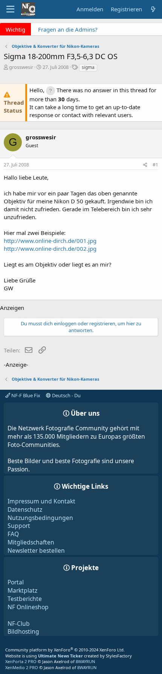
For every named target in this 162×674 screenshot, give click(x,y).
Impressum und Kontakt (41, 501)
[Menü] (10, 9)
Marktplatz (22, 590)
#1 (155, 165)
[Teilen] (145, 165)
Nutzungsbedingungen (40, 518)
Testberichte (25, 599)
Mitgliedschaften (31, 542)
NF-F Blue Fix (25, 395)
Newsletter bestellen (36, 550)
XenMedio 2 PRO (21, 667)
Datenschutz (25, 509)
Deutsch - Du (66, 395)
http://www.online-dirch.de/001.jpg (50, 240)
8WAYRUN (85, 661)
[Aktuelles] (153, 9)
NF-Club (19, 623)
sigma (88, 67)
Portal (16, 582)
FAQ (13, 534)
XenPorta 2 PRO (21, 661)
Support (19, 526)
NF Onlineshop (28, 607)
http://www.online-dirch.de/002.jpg (50, 248)
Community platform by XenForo (65, 650)
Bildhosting (23, 631)
